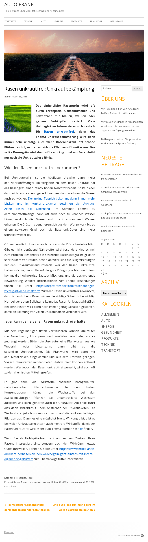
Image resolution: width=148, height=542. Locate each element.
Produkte (76, 21)
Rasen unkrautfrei (59, 132)
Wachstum (70, 482)
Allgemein (110, 314)
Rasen (17, 482)
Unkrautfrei (57, 482)
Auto (43, 21)
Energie (59, 21)
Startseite (10, 21)
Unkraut (46, 482)
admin (7, 96)
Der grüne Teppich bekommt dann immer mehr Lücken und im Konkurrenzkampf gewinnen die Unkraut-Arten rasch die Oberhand (49, 203)
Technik (28, 21)
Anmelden (9, 532)
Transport (96, 21)
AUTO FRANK (19, 4)
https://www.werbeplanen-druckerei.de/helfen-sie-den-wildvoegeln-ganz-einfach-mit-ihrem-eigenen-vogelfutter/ (49, 454)
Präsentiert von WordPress (129, 536)
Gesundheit (116, 21)
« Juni (104, 273)
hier (80, 429)
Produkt (8, 482)
